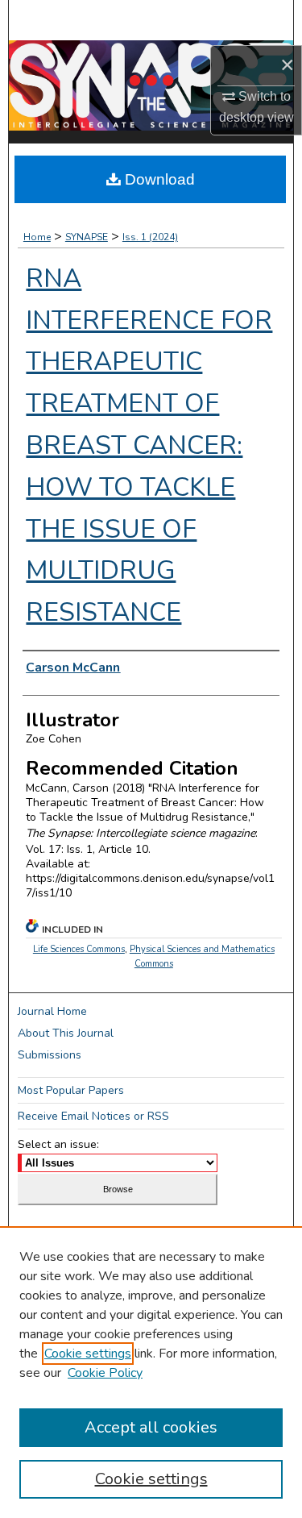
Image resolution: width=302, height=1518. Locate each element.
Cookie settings (87, 1353)
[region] (151, 1372)
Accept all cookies (151, 1427)
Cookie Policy (105, 1373)
